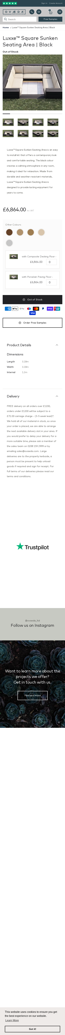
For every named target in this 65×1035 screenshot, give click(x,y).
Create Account (55, 3)
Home (6, 27)
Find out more (32, 695)
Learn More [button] (12, 1020)
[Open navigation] (59, 11)
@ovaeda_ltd (32, 620)
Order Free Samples (34, 322)
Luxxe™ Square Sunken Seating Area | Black (33, 27)
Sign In (44, 3)
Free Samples (50, 19)
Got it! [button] (32, 1029)
